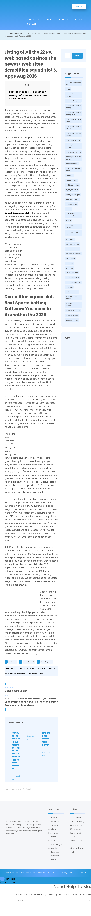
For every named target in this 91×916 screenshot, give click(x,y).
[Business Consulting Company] (15, 6)
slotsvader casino (72, 249)
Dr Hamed (12, 662)
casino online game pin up (73, 127)
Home (54, 817)
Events (54, 859)
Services (55, 821)
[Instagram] (8, 840)
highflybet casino (72, 185)
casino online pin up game (73, 134)
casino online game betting (73, 106)
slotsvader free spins (73, 254)
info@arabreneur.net (77, 850)
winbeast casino (72, 292)
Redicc (53, 872)
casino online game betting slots (73, 113)
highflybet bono (71, 180)
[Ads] (74, 354)
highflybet (69, 175)
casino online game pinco (73, 120)
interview (69, 199)
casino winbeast (72, 164)
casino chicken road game (73, 95)
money (68, 209)
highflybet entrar (72, 190)
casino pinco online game (73, 146)
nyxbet (68, 221)
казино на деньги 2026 (73, 311)
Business (55, 852)
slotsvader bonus (72, 244)
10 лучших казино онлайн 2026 (73, 83)
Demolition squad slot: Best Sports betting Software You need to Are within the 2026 (28, 95)
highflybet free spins (73, 195)
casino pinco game (73, 140)
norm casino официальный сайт (71, 215)
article (68, 89)
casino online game (73, 101)
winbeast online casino (71, 304)
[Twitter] (9, 840)
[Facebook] (6, 840)
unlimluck (69, 263)
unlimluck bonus (72, 273)
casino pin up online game (73, 158)
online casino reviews (71, 226)
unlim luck (69, 268)
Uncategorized (46, 662)
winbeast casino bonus (72, 298)
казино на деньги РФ (72, 315)
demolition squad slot (17, 213)
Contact (55, 855)
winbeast (69, 287)
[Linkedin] (10, 840)
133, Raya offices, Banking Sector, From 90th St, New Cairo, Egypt (77, 825)
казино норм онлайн (72, 320)
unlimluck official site (73, 282)
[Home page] (5, 33)
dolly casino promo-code (73, 169)
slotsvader (70, 239)
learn (77, 199)
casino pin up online (73, 152)
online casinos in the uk (73, 233)
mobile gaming (71, 204)
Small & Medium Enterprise (53, 829)
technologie (70, 258)
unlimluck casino (72, 277)
